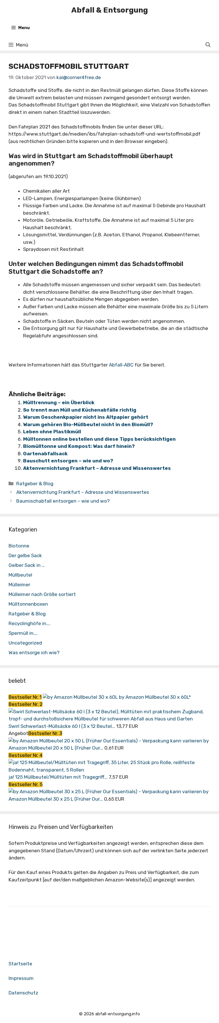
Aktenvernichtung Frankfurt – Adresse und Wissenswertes (97, 468)
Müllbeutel (20, 575)
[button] (208, 45)
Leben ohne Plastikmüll (52, 431)
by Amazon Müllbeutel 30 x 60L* (155, 697)
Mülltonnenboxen (28, 604)
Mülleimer (19, 584)
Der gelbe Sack (25, 555)
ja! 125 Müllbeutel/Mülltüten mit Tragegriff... (58, 777)
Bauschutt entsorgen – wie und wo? (68, 461)
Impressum (21, 978)
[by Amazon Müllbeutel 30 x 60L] (81, 697)
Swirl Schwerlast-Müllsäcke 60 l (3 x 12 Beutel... (62, 726)
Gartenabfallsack (45, 453)
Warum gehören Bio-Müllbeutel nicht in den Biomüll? (88, 424)
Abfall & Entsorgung (109, 10)
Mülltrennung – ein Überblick (58, 402)
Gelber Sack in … (27, 565)
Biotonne (19, 546)
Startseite (20, 963)
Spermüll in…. (23, 633)
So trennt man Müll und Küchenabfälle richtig (79, 410)
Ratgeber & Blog (34, 483)
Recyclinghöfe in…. (29, 623)
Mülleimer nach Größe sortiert (42, 594)
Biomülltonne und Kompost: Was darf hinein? (79, 446)
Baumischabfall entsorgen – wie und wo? (63, 501)
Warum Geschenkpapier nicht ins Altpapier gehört (85, 417)
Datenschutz (23, 993)
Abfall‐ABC (121, 365)
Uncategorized (25, 643)
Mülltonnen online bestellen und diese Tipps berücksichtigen (99, 439)
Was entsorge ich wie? (34, 652)
